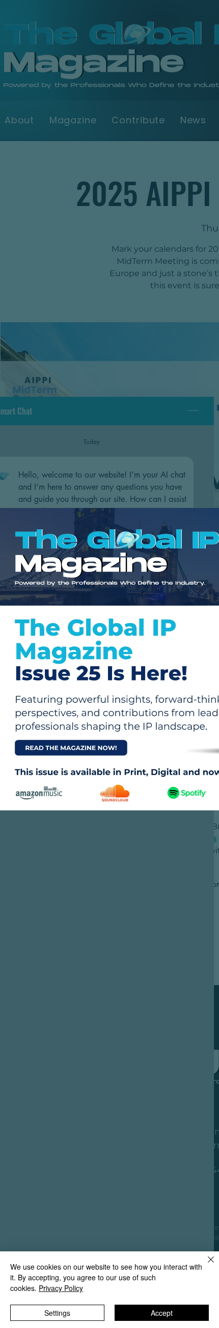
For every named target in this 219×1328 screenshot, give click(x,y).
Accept (162, 1313)
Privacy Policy (61, 1288)
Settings (57, 1313)
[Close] (205, 1265)
